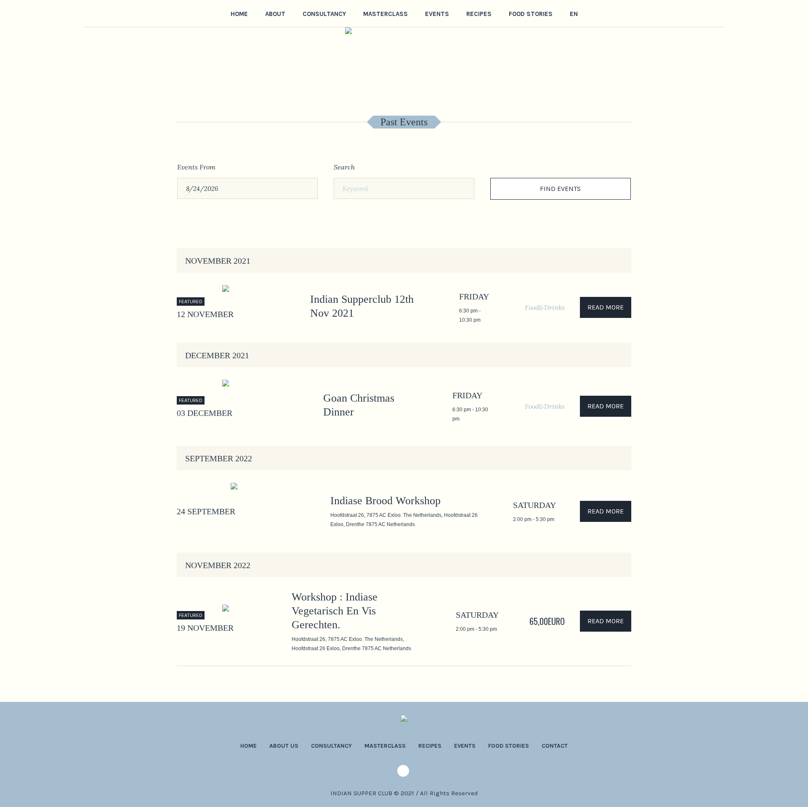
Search (344, 167)
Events (465, 745)
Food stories (508, 745)
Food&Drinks (545, 307)
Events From (196, 167)
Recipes (429, 745)
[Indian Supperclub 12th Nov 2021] (256, 307)
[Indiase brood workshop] (274, 511)
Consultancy (331, 745)
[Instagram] (89, 13)
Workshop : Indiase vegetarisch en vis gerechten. (334, 611)
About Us (283, 745)
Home (248, 745)
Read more (605, 307)
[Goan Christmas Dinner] (262, 406)
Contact (555, 745)
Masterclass (385, 745)
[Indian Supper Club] (404, 720)
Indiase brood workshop (385, 501)
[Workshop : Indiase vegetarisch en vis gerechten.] (247, 621)
